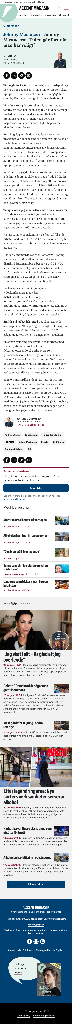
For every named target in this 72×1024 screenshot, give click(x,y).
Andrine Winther (13, 435)
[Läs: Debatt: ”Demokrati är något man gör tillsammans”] (61, 688)
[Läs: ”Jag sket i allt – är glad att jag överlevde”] (36, 630)
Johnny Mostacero (28, 442)
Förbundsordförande (53, 435)
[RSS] (42, 941)
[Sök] (58, 7)
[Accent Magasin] (34, 8)
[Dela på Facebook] (6, 75)
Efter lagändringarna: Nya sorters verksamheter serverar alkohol (34, 796)
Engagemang (31, 435)
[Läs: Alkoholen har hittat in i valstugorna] (61, 857)
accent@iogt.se (36, 924)
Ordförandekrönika (14, 449)
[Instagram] (36, 941)
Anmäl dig (36, 488)
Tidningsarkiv (43, 950)
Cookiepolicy (23, 1015)
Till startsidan (36, 884)
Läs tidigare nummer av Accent (20, 968)
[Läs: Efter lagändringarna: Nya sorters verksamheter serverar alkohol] (36, 767)
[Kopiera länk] (21, 75)
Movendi (64, 15)
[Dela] (14, 75)
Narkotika (36, 15)
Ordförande (58, 442)
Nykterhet (50, 15)
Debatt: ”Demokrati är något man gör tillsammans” (25, 688)
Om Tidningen (25, 950)
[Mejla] (28, 75)
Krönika (45, 442)
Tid (29, 449)
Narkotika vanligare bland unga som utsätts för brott (27, 830)
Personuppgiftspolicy (44, 1015)
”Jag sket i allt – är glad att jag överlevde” (32, 657)
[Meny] (66, 8)
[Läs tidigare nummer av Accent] (49, 979)
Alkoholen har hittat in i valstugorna (27, 857)
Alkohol (23, 15)
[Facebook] (29, 941)
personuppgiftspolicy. (14, 499)
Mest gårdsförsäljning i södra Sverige (23, 725)
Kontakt (12, 950)
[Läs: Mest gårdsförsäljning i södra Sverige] (61, 725)
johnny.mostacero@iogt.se (30, 424)
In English (58, 950)
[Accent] (36, 907)
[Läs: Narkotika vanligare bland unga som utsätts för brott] (61, 831)
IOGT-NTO (10, 442)
